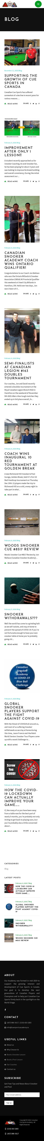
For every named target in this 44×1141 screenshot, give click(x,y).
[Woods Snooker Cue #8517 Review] (22, 522)
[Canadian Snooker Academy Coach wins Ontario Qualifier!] (22, 219)
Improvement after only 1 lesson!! (18, 151)
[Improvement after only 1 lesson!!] (22, 127)
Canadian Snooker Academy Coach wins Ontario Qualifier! (21, 260)
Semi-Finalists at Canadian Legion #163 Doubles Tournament (19, 371)
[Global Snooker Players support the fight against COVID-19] (22, 676)
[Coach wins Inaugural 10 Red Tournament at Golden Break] (22, 431)
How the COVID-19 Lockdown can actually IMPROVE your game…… (21, 798)
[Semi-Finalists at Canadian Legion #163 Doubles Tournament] (22, 330)
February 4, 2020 (10, 785)
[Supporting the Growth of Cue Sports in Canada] (22, 52)
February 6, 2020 (10, 143)
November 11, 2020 (11, 71)
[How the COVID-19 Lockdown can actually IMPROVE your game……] (22, 769)
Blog (20, 71)
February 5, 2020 (10, 609)
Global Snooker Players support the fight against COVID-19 (21, 711)
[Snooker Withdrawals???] (22, 591)
